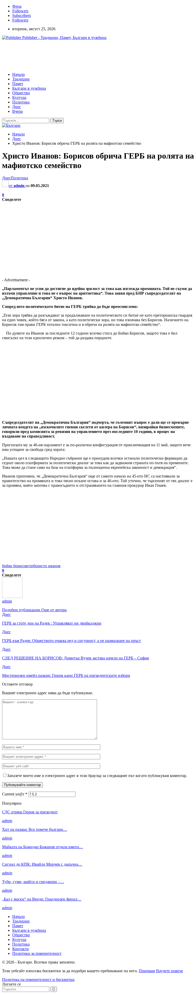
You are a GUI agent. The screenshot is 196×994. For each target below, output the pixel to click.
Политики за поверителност (37, 953)
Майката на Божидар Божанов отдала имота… (42, 847)
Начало (18, 74)
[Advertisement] (95, 55)
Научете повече (169, 971)
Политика (21, 102)
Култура (19, 97)
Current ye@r (14, 794)
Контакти (20, 949)
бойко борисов (15, 566)
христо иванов (47, 566)
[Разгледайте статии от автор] (12, 596)
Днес (16, 107)
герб (31, 566)
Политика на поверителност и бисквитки (38, 979)
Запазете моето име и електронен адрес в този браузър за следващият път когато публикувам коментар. (97, 775)
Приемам (147, 971)
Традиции (21, 79)
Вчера (17, 111)
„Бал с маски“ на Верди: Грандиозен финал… (41, 899)
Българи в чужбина (29, 88)
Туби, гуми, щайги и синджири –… (33, 881)
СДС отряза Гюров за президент (30, 812)
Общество (21, 93)
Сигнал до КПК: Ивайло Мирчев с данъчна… (42, 864)
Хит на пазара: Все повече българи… (34, 829)
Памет (17, 83)
